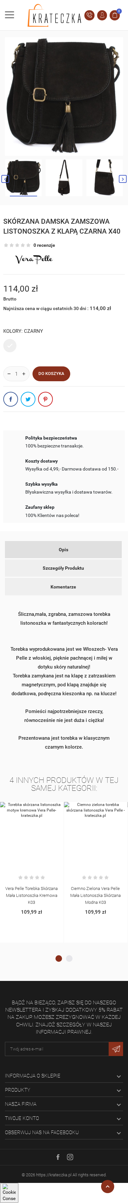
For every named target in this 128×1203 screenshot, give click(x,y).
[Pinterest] (45, 399)
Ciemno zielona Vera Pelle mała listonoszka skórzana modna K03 (95, 895)
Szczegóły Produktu (63, 568)
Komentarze (63, 586)
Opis (63, 549)
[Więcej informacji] (38, 808)
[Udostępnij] (10, 399)
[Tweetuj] (28, 399)
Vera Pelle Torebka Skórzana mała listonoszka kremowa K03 (31, 895)
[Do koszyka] (24, 808)
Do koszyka (51, 373)
